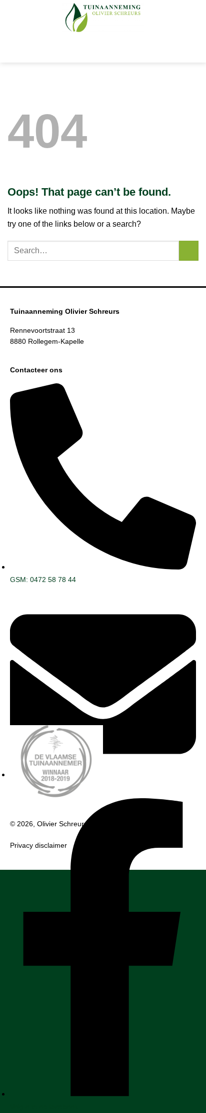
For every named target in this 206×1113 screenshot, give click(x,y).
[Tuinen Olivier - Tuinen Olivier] (103, 17)
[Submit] (188, 250)
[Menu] (103, 49)
